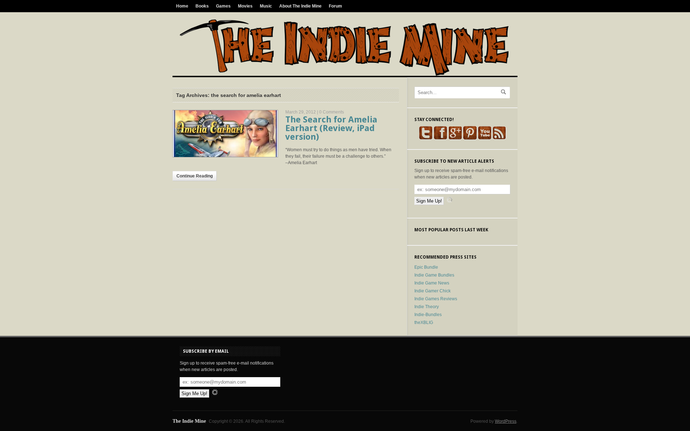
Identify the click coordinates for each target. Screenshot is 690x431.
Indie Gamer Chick (432, 290)
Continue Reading (194, 176)
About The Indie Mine (300, 6)
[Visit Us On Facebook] (440, 138)
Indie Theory (426, 306)
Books (202, 6)
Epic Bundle (426, 267)
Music (266, 6)
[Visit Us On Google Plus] (455, 138)
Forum (335, 6)
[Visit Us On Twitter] (425, 138)
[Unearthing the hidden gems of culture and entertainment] (344, 74)
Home (182, 6)
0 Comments (331, 112)
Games (223, 6)
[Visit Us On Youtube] (484, 138)
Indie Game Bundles (434, 275)
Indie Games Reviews (435, 298)
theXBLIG (423, 322)
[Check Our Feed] (499, 138)
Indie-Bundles (428, 314)
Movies (245, 6)
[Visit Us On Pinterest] (470, 138)
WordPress (505, 421)
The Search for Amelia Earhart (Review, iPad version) (331, 128)
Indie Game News (431, 283)
